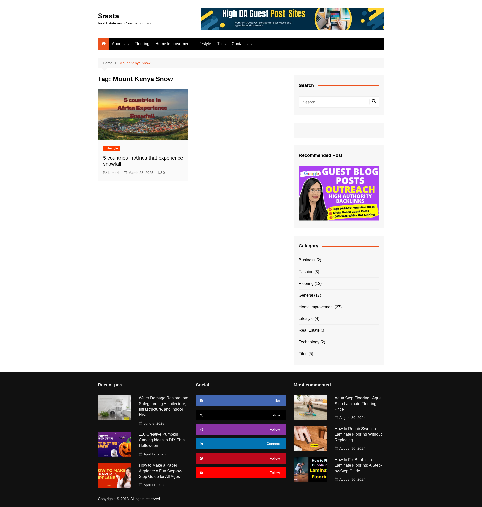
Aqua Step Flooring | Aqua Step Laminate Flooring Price (358, 403)
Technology (309, 342)
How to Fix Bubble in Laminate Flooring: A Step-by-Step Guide (358, 465)
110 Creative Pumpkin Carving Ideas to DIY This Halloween (162, 440)
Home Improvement (172, 44)
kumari (113, 173)
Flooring (142, 44)
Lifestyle (203, 44)
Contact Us (242, 44)
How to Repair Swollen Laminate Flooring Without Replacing (358, 434)
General (306, 295)
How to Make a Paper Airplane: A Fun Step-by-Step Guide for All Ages (160, 471)
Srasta (108, 16)
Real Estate (309, 330)
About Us (120, 44)
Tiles (221, 44)
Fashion (306, 272)
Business (307, 260)
